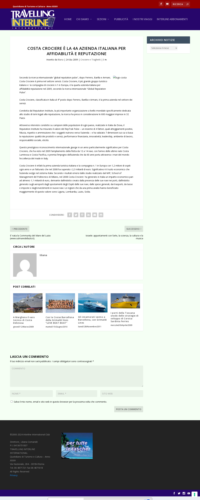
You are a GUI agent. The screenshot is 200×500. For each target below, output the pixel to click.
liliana (60, 59)
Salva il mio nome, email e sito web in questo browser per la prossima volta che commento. (60, 401)
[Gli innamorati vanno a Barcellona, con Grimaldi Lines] (93, 303)
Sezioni (101, 19)
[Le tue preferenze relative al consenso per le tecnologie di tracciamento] (195, 495)
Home (68, 19)
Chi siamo (82, 19)
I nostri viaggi (142, 19)
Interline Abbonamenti (172, 19)
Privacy (14, 475)
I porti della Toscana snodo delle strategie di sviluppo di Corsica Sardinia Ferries (124, 317)
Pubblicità (121, 19)
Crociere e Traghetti (90, 59)
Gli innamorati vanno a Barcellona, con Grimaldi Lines (92, 319)
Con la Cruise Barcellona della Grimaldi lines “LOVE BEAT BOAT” (60, 320)
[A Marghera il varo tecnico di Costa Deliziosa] (27, 303)
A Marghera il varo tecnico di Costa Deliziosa (24, 320)
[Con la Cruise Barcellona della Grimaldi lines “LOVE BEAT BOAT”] (60, 303)
